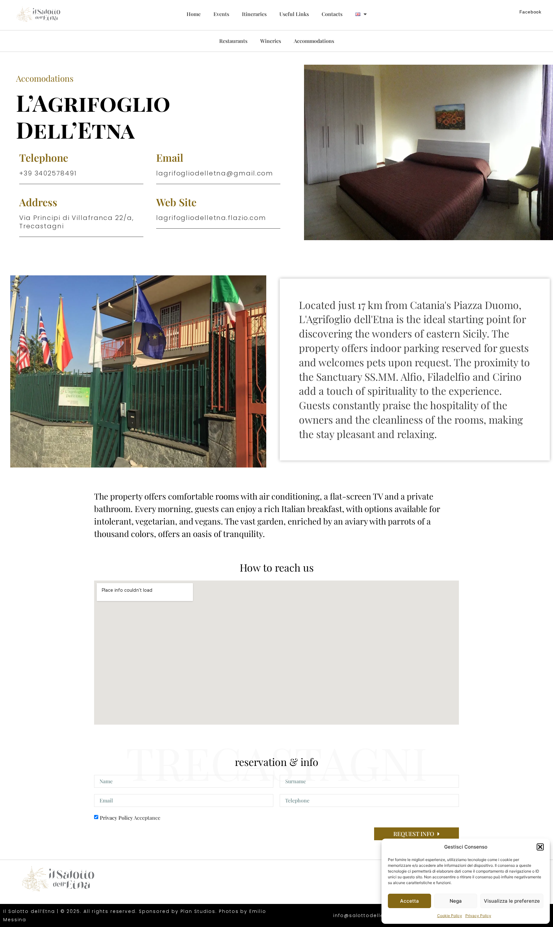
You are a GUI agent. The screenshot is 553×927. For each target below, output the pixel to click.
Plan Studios (198, 911)
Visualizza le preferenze (512, 901)
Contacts (332, 14)
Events (221, 14)
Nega (456, 901)
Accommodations (314, 40)
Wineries (270, 40)
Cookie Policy (449, 915)
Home (194, 14)
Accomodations (45, 78)
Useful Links (294, 14)
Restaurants (233, 40)
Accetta (409, 901)
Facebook (530, 11)
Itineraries (254, 14)
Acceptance (130, 817)
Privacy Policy (478, 915)
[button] (540, 847)
